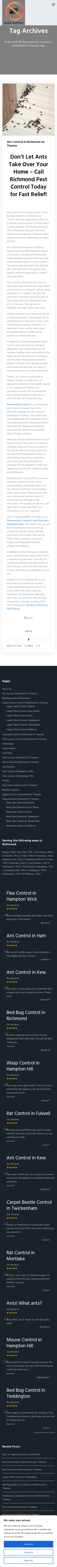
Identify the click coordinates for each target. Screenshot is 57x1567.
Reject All (28, 1560)
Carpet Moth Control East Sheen (23, 710)
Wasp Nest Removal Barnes (20, 802)
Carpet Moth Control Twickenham (23, 724)
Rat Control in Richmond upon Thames (22, 1469)
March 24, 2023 (14, 646)
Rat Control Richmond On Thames (19, 785)
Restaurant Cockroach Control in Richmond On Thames (25, 1497)
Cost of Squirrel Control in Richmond (21, 1454)
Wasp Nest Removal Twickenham (23, 820)
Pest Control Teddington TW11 (18, 771)
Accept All (28, 1544)
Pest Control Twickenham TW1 (18, 775)
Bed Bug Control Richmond (16, 698)
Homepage (7, 743)
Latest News (9, 748)
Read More (10, 1046)
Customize (28, 1552)
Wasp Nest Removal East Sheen (22, 807)
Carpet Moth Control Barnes (20, 706)
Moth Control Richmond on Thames (20, 761)
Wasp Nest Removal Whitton (21, 825)
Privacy (5, 780)
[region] (28, 1541)
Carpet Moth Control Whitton (21, 729)
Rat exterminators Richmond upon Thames (24, 1461)
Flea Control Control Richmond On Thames (24, 739)
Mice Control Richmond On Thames (20, 757)
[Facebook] (28, 639)
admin (30, 646)
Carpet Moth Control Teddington (23, 720)
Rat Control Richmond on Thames (19, 1506)
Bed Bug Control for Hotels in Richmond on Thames (24, 1486)
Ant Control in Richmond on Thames (26, 144)
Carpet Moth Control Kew (19, 715)
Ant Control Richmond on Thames (19, 693)
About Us (7, 688)
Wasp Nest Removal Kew (19, 811)
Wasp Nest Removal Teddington (22, 816)
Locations (7, 752)
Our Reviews (8, 766)
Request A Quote (10, 789)
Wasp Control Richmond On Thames (20, 798)
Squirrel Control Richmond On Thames (21, 794)
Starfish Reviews (49, 1432)
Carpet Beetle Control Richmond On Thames (25, 702)
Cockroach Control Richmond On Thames (23, 734)
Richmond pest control (18, 404)
